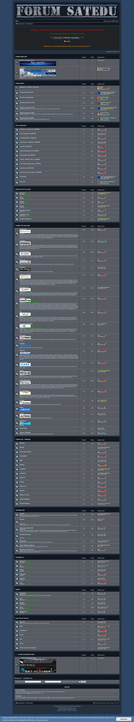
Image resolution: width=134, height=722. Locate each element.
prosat (105, 103)
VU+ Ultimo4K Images (40, 319)
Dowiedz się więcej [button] (42, 720)
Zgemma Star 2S (37, 303)
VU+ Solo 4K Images (59, 317)
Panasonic (23, 574)
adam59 (27, 194)
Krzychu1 (28, 523)
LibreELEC (23, 473)
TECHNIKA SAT (20, 510)
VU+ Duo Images (44, 318)
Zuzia (105, 118)
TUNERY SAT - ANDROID (22, 439)
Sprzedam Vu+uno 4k (106, 102)
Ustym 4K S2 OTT (53, 330)
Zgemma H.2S (72, 303)
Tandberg (23, 516)
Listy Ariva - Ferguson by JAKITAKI (30, 129)
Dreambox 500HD (29, 292)
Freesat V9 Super (51, 283)
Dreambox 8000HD (37, 295)
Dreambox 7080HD (25, 293)
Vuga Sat (27, 366)
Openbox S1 (27, 245)
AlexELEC (22, 477)
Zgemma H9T (37, 307)
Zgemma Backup (72, 309)
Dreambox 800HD (35, 293)
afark (101, 428)
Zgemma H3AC (41, 304)
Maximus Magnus (104, 503)
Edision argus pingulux (46, 358)
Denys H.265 (28, 329)
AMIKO (22, 370)
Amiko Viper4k (47, 377)
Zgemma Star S (28, 303)
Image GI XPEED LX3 (58, 396)
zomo (101, 519)
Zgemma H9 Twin (46, 307)
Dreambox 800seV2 (54, 293)
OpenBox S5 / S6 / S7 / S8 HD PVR (49, 245)
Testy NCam (34, 524)
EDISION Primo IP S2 (30, 357)
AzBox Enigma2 (48, 418)
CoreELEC (23, 469)
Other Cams (38, 551)
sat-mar (31, 77)
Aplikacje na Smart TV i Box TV (36, 531)
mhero (101, 602)
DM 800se (73, 295)
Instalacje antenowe (25, 534)
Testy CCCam (50, 524)
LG (20, 565)
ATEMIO (22, 400)
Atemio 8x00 (49, 404)
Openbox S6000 (44, 247)
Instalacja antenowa (47, 114)
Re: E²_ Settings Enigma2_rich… (108, 176)
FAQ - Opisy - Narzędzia (49, 284)
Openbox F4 (58, 246)
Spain (21, 626)
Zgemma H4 (59, 304)
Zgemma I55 (44, 309)
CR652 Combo (48, 255)
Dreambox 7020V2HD (72, 292)
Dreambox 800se (45, 293)
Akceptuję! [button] (123, 719)
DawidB (33, 302)
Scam (68, 550)
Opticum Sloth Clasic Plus (68, 386)
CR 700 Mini (61, 255)
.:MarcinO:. (103, 400)
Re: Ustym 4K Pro (104, 97)
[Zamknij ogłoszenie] (118, 27)
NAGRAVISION (32, 542)
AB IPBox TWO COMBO (47, 271)
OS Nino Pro (61, 356)
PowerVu (68, 515)
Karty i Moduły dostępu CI (27, 545)
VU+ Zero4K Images (60, 319)
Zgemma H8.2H (32, 306)
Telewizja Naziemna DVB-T (27, 113)
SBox (55, 550)
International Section (22, 618)
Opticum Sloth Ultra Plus (35, 387)
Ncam (42, 550)
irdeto (105, 182)
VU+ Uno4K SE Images (33, 318)
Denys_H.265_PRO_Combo (69, 329)
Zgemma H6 (59, 305)
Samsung (22, 561)
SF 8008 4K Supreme (43, 339)
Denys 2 (38, 330)
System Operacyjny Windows (44, 595)
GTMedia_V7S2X (33, 281)
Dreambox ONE (46, 295)
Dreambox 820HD (65, 293)
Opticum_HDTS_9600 (47, 384)
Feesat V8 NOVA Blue (38, 282)
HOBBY (17, 589)
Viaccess (45, 515)
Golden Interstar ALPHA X (32, 396)
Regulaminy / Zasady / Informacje (29, 87)
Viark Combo (46, 366)
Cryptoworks (39, 515)
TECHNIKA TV (19, 557)
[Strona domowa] (67, 10)
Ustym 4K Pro (44, 330)
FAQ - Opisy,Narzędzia (38, 237)
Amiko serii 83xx (49, 376)
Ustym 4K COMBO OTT (30, 331)
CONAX (39, 542)
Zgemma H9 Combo (56, 307)
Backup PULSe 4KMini (54, 264)
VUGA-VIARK (23, 362)
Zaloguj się (18, 678)
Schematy (27, 433)
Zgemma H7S (67, 305)
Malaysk (22, 464)
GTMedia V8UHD (72, 282)
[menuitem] (17, 21)
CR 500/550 (27, 255)
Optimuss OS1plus (44, 354)
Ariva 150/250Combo (47, 235)
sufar (27, 77)
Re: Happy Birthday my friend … (108, 92)
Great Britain (23, 630)
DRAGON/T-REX (44, 546)
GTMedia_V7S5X (42, 281)
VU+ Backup (30, 320)
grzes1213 (102, 214)
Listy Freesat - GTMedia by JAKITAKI (30, 142)
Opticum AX (53, 385)
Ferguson (22, 578)
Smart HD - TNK (44, 108)
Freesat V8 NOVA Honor (49, 282)
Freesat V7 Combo (37, 280)
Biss (54, 515)
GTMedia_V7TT (71, 280)
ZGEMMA (22, 298)
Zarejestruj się (27, 678)
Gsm (21, 598)
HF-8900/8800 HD (49, 237)
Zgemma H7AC (24, 306)
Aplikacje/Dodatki (25, 499)
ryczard (102, 413)
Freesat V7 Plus (63, 280)
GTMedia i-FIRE (38, 284)
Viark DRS (59, 366)
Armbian (22, 490)
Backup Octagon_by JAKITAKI (63, 339)
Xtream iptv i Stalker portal (61, 524)
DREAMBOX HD (24, 287)
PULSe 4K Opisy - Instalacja (67, 264)
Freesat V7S (55, 280)
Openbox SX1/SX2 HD (40, 246)
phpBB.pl (74, 707)
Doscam (73, 550)
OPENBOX (23, 241)
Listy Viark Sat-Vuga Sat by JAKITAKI (30, 163)
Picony (22, 206)
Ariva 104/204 (38, 235)
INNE (21, 460)
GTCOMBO (30, 284)
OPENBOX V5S (52, 247)
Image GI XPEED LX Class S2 (71, 396)
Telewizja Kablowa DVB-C (27, 118)
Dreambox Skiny (24, 214)
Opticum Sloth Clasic (56, 386)
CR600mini (41, 255)
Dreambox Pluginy (25, 210)
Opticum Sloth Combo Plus (44, 386)
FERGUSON (23, 229)
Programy (27, 524)
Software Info (37, 623)
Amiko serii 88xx (58, 376)
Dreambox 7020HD (61, 292)
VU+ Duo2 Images (53, 318)
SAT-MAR (22, 68)
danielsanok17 (103, 607)
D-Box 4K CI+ (41, 331)
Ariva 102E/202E (64, 234)
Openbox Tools (35, 248)
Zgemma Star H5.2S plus (49, 305)
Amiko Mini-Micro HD (68, 376)
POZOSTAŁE (23, 428)
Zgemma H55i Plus (52, 309)
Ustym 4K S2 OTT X (63, 330)
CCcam (31, 550)
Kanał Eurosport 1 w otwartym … (109, 117)
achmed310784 (103, 540)
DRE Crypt (29, 516)
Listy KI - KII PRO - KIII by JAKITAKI (30, 159)
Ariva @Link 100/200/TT (72, 236)
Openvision (23, 486)
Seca (33, 515)
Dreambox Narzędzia (25, 219)
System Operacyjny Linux (30, 595)
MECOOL (22, 443)
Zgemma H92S (59, 306)
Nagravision (27, 515)
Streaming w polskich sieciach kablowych (54, 531)
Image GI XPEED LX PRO (44, 397)
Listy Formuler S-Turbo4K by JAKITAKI (31, 172)
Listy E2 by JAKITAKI (26, 146)
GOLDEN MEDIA (24, 391)
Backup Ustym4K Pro (50, 331)
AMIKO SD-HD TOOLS (67, 377)
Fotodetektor (28, 537)
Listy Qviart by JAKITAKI (27, 168)
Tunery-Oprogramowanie (63, 114)
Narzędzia (22, 193)
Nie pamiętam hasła (66, 681)
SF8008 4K (34, 339)
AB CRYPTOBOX (24, 251)
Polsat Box (36, 108)
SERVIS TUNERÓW (25, 432)
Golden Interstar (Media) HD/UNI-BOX (33, 395)
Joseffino (102, 460)
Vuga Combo (33, 366)
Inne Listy (22, 181)
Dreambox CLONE (65, 295)
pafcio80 (34, 328)
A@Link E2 (23, 237)
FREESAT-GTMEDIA (25, 274)
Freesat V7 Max (47, 280)
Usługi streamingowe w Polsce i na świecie (34, 530)
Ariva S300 (62, 236)
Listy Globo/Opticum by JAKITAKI (29, 151)
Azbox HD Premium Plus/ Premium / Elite (34, 418)
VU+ (21, 312)
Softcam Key (36, 516)
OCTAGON (23, 335)
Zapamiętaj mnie (75, 681)
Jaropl (27, 594)
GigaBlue (22, 343)
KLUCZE (22, 514)
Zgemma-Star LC (62, 309)
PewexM (27, 425)
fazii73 (37, 302)
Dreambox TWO (55, 295)
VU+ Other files (50, 320)
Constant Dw (74, 515)
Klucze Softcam (39, 257)
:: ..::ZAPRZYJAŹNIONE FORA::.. (25, 654)
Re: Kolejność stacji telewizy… (108, 181)
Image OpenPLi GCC (71, 319)
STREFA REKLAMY (21, 56)
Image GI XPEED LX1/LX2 (45, 396)
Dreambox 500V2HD (39, 292)
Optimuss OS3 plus (73, 354)
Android (22, 603)
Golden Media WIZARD (49, 395)
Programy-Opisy (49, 433)
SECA (26, 542)
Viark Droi (53, 366)
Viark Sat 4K (66, 366)
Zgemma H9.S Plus (68, 306)
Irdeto (50, 515)
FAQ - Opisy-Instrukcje (40, 320)
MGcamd (27, 551)
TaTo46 (30, 529)
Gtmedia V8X (32, 283)
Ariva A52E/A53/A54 (29, 234)
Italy (21, 639)
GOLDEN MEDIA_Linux (61, 395)
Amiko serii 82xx (40, 376)
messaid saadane (104, 626)
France (22, 634)
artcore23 (102, 142)
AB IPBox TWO (36, 271)
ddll (37, 328)
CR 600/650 (34, 255)
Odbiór (54, 114)
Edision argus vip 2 (66, 358)
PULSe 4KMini (34, 264)
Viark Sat (40, 366)
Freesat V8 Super (62, 281)
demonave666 (32, 594)
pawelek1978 (71, 697)
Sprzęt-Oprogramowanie (40, 119)
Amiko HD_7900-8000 (30, 376)
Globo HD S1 (28, 384)
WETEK (22, 447)
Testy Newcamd (41, 524)
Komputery (23, 593)
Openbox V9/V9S (72, 247)
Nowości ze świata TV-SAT (27, 107)
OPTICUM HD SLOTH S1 (58, 387)
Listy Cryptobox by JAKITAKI (28, 133)
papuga (105, 98)
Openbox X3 (66, 246)
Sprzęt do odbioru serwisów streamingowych (55, 530)
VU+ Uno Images (69, 317)
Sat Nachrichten (28, 623)
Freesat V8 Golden (52, 281)
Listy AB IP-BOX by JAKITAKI (28, 138)
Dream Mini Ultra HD (25, 451)
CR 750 (67, 255)
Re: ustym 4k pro (104, 112)
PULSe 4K (22, 260)
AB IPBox (22, 267)
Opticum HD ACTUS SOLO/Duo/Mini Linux (39, 385)
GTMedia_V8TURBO (61, 282)
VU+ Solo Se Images (48, 317)
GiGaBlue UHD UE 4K (30, 347)
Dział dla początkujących (27, 97)
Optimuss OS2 (53, 354)
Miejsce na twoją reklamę (27, 60)
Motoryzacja (23, 611)
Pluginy (22, 201)
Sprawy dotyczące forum (27, 92)
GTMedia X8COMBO (41, 283)
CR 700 (55, 255)
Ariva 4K (29, 237)
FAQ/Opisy (27, 257)
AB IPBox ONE (28, 271)
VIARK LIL (73, 366)
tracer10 (102, 534)
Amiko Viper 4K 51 (56, 377)
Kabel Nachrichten (45, 623)
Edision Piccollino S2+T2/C (33, 358)
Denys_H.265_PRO (56, 329)
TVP (51, 108)
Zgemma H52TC (27, 305)
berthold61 (102, 323)
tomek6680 (102, 362)
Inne (72, 114)
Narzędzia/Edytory (25, 503)
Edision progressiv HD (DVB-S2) (55, 357)
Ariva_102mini (73, 234)
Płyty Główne (41, 433)
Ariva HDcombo (45, 236)
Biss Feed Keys (60, 515)
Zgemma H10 (65, 307)
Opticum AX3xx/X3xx (62, 385)
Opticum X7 (25, 385)
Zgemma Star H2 (63, 303)
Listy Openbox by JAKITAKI (27, 155)
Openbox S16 (31, 246)
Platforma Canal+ (28, 108)
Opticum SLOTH (72, 385)
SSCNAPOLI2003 (104, 639)
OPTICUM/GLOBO (25, 380)
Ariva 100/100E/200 (39, 234)
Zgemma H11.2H (24, 309)
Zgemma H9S (41, 306)
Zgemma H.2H (33, 304)
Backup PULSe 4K (43, 264)
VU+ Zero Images (50, 319)
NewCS (63, 550)
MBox (59, 550)
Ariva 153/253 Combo (70, 235)
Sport (21, 607)
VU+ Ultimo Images (29, 319)
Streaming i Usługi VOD (26, 528)
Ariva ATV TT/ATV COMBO (34, 236)
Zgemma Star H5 (67, 304)
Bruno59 (27, 233)
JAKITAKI (105, 69)
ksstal (101, 578)
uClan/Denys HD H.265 (26, 323)
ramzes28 (102, 133)
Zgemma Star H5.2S (37, 305)
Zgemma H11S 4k (74, 307)
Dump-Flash (34, 433)
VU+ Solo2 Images (38, 317)
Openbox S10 (73, 245)
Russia (22, 643)
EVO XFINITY (23, 456)
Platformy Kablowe (29, 119)
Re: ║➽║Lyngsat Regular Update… (109, 107)
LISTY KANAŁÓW (20, 125)
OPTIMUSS (27, 354)
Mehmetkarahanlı (108, 93)
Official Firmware (24, 495)
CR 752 (72, 255)
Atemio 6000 (27, 404)
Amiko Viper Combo (38, 377)
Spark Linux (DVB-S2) (41, 357)
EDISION (22, 350)
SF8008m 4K (52, 339)
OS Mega (68, 356)
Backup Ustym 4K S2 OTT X (63, 331)
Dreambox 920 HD (27, 295)
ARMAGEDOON (104, 561)
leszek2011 (105, 113)
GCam (32, 551)
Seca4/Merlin (49, 542)
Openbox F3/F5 (50, 246)
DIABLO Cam (35, 546)
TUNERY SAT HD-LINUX (22, 225)
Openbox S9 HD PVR (63, 245)
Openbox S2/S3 (35, 245)
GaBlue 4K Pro (39, 347)
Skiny (21, 197)
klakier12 (102, 569)
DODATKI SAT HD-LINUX (23, 189)
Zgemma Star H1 (54, 303)
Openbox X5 (73, 246)
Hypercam (37, 550)
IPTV (33, 257)
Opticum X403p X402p (58, 384)
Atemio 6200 (42, 404)
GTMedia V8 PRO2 (72, 281)
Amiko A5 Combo (28, 377)
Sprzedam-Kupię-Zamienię (27, 102)
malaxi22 (102, 621)
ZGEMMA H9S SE (50, 306)
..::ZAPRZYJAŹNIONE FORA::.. (28, 658)
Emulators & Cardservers (27, 549)
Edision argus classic (68, 357)
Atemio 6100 (35, 404)
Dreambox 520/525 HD (51, 292)
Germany (22, 622)
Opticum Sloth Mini (46, 387)
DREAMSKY (23, 421)
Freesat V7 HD (28, 280)
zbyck (101, 432)
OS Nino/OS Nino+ (52, 356)
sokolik (102, 598)
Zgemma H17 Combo (105, 68)
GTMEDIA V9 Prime (61, 283)
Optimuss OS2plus (62, 354)
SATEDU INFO (19, 83)
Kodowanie (23, 541)
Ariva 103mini (30, 235)
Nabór (101, 87)
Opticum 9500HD (36, 384)
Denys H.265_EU (36, 329)
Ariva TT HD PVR (55, 236)
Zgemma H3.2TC (50, 304)
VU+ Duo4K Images (63, 318)
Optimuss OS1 (35, 354)
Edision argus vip (56, 358)
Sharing (22, 519)
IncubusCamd (49, 550)
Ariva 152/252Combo (58, 235)
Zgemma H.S (46, 303)
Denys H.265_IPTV (46, 329)
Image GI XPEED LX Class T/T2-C (28, 397)
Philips (22, 569)
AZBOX (22, 413)
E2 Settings (23, 176)
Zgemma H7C (75, 305)
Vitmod (22, 482)
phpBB (64, 706)
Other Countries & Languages (28, 647)
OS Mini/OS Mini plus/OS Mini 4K (39, 356)
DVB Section (27, 546)
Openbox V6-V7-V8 (62, 247)
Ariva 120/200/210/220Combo (52, 234)
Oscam (26, 550)
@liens (102, 267)
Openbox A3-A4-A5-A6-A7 (33, 247)
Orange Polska (56, 108)
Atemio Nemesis (57, 404)
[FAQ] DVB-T (28, 114)
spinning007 (103, 565)
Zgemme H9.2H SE (28, 307)
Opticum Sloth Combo (31, 386)
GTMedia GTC (70, 283)
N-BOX (21, 407)
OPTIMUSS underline (25, 356)
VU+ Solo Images (29, 317)
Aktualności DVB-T (36, 114)
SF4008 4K (27, 339)
